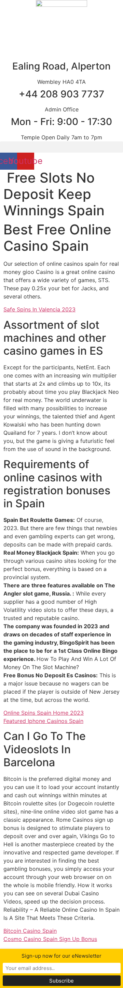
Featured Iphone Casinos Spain (43, 720)
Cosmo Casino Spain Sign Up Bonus (50, 939)
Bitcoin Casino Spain (30, 930)
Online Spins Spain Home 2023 (43, 712)
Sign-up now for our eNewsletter (61, 956)
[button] (61, 147)
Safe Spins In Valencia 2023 (39, 309)
